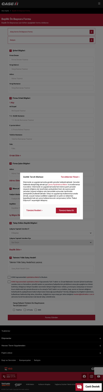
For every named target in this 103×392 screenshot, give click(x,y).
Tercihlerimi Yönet (69, 177)
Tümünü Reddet (33, 210)
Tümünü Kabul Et (66, 210)
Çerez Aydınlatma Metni (57, 185)
